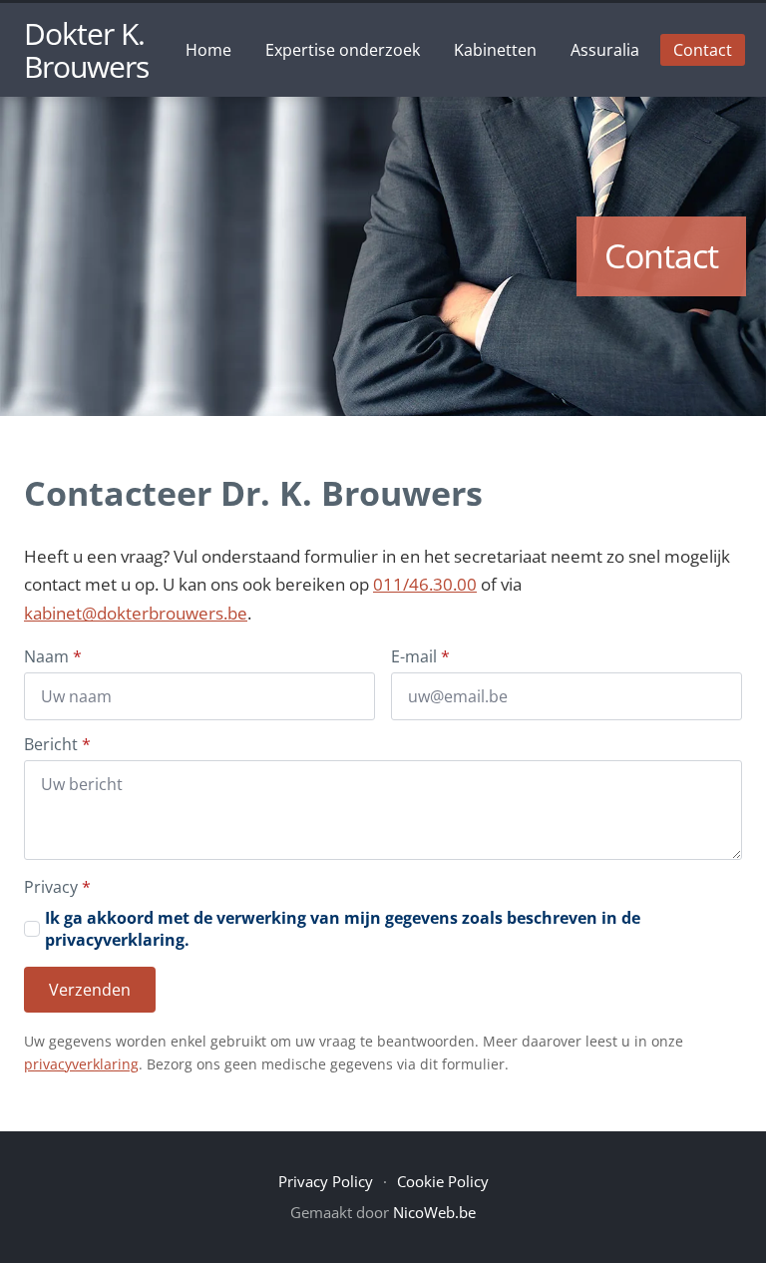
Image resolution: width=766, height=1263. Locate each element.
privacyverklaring (81, 1063)
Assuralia (605, 50)
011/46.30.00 (425, 584)
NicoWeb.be (434, 1212)
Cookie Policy (443, 1181)
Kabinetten (495, 50)
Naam (53, 656)
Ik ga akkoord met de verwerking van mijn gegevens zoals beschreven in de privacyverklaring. (342, 929)
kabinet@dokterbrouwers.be (135, 613)
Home (208, 50)
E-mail (420, 656)
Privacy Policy (325, 1181)
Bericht (57, 744)
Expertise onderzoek (342, 50)
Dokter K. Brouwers (86, 50)
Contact (702, 50)
